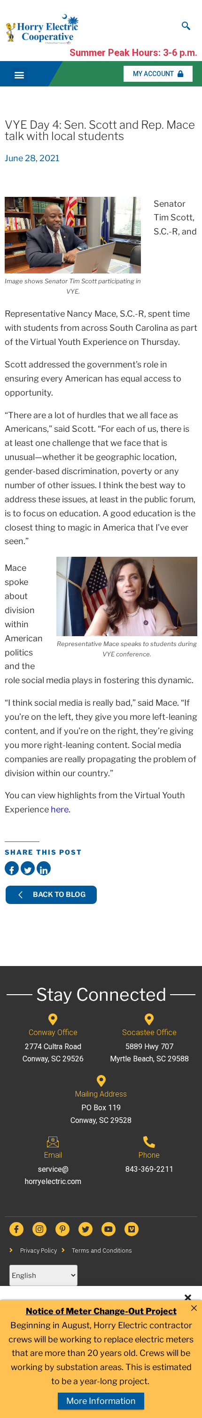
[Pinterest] (62, 1229)
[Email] (53, 1142)
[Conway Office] (53, 1019)
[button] (188, 1297)
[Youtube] (108, 1229)
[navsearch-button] (186, 23)
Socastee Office (149, 1032)
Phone (149, 1155)
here (60, 809)
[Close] (194, 1308)
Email (53, 1155)
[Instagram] (39, 1229)
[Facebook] (16, 1229)
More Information (101, 1401)
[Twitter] (85, 1229)
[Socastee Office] (149, 1019)
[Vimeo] (131, 1229)
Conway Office (53, 1032)
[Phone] (149, 1142)
